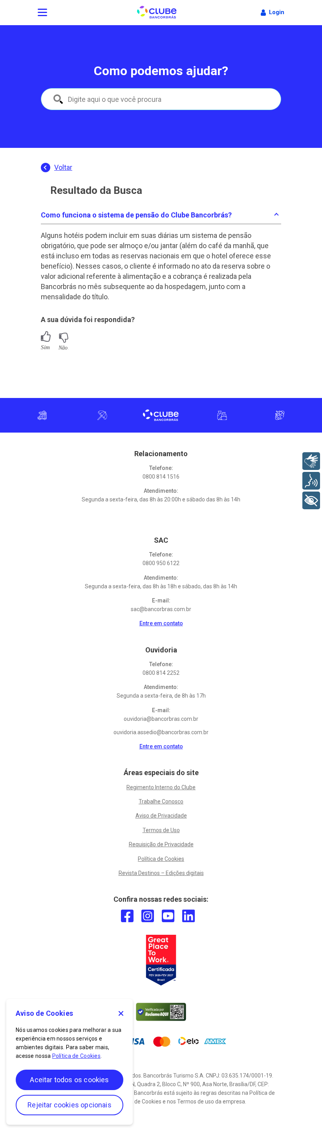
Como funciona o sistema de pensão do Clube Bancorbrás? (136, 215)
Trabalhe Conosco (161, 801)
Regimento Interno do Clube (161, 787)
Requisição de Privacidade (161, 844)
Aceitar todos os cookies (69, 1080)
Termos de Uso (161, 830)
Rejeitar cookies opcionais (69, 1105)
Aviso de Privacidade (161, 815)
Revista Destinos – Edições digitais (161, 873)
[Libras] (311, 461)
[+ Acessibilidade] (311, 500)
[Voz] (311, 481)
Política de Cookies (161, 859)
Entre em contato (161, 623)
